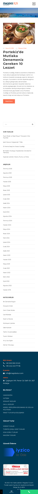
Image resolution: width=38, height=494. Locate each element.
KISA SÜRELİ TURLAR (10, 432)
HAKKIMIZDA (7, 395)
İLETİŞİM (6, 398)
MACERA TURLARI (9, 435)
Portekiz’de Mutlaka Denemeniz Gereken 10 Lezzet (13, 60)
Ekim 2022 (6, 277)
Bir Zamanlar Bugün (9, 301)
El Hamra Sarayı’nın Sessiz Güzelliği (13, 146)
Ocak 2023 (6, 268)
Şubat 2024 (6, 242)
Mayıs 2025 (6, 186)
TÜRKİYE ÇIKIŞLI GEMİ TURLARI (14, 429)
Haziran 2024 (7, 225)
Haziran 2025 (7, 181)
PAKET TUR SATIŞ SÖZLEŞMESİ (13, 413)
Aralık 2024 (6, 203)
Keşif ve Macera (8, 319)
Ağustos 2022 (7, 285)
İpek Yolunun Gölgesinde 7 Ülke (13, 142)
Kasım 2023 (6, 255)
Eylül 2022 (6, 281)
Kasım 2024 (6, 207)
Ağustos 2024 (7, 216)
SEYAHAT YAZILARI (9, 401)
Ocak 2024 (6, 246)
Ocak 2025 (6, 199)
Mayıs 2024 (6, 229)
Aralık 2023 (6, 251)
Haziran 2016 (7, 290)
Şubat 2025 (6, 194)
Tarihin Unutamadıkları (10, 332)
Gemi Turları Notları (9, 310)
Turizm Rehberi (8, 336)
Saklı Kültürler (7, 327)
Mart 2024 (6, 238)
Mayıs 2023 (6, 264)
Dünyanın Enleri (22, 48)
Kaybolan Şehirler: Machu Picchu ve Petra (16, 157)
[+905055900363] (29, 492)
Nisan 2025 (6, 190)
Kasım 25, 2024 (10, 48)
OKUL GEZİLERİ (8, 404)
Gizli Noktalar (7, 314)
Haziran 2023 (7, 259)
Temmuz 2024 (7, 220)
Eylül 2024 (6, 212)
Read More (9, 101)
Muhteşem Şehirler (9, 323)
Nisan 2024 (6, 233)
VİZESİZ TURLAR (8, 426)
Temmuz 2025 (7, 177)
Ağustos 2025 (7, 173)
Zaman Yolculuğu (8, 345)
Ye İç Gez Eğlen (8, 340)
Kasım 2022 (6, 272)
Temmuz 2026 (7, 168)
